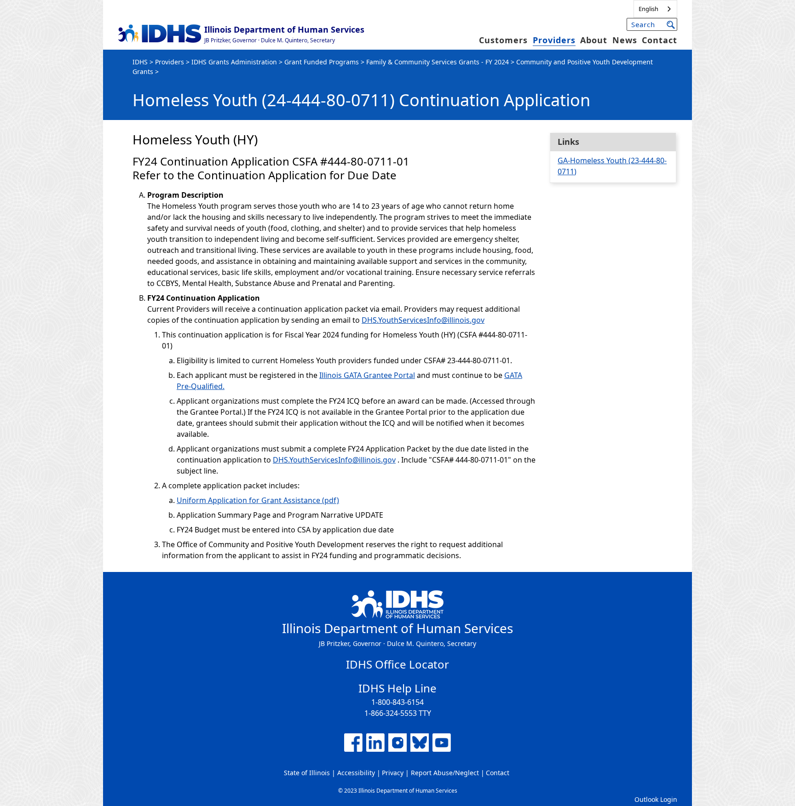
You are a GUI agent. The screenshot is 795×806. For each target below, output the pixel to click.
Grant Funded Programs (321, 61)
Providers (554, 40)
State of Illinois (307, 772)
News (624, 40)
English (648, 9)
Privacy (392, 772)
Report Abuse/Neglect (445, 772)
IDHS (140, 61)
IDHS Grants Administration (234, 61)
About (593, 40)
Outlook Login (655, 799)
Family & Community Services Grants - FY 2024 (437, 61)
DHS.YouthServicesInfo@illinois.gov (423, 320)
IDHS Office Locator (397, 664)
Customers (503, 40)
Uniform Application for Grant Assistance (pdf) (258, 500)
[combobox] (655, 9)
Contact (659, 40)
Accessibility (356, 772)
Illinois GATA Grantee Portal (367, 375)
